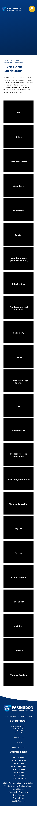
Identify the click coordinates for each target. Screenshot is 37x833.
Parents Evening (19, 767)
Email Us (18, 742)
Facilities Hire (19, 761)
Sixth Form (15, 61)
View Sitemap (18, 789)
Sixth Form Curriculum (13, 62)
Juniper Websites (26, 786)
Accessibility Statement (18, 792)
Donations (18, 758)
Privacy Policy (18, 798)
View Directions (18, 748)
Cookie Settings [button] (18, 801)
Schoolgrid (19, 770)
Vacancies (19, 776)
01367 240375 (18, 737)
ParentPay (19, 764)
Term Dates (18, 773)
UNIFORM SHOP (19, 779)
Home (5, 61)
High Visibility (18, 795)
